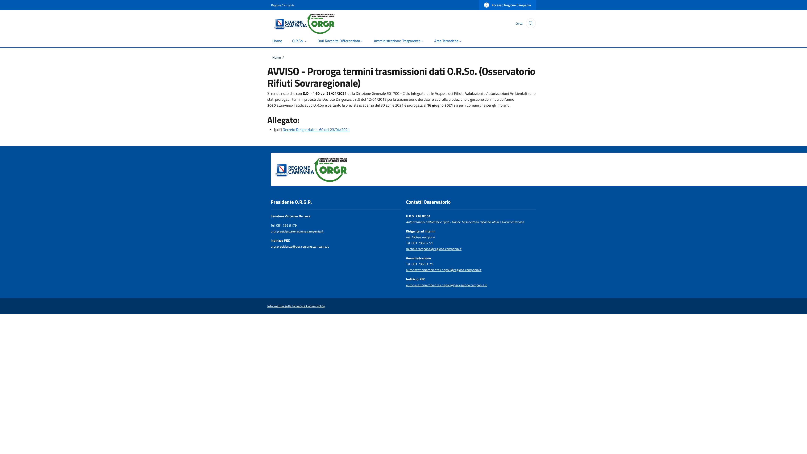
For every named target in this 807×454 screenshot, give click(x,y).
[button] (507, 5)
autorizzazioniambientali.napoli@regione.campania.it (443, 269)
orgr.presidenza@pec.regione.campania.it (300, 246)
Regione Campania (282, 5)
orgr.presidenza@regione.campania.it (297, 231)
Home (276, 57)
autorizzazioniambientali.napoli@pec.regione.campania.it (446, 285)
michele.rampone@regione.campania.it (434, 248)
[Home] (308, 23)
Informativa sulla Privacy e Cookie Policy (296, 306)
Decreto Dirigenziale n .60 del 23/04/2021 (316, 129)
